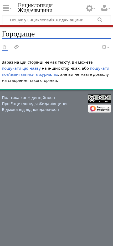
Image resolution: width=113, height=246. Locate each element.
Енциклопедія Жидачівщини (35, 7)
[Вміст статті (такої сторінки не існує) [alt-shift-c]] (5, 47)
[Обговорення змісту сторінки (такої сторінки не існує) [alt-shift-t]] (16, 47)
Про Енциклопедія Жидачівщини (34, 103)
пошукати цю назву (21, 68)
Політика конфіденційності (28, 97)
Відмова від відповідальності (30, 109)
